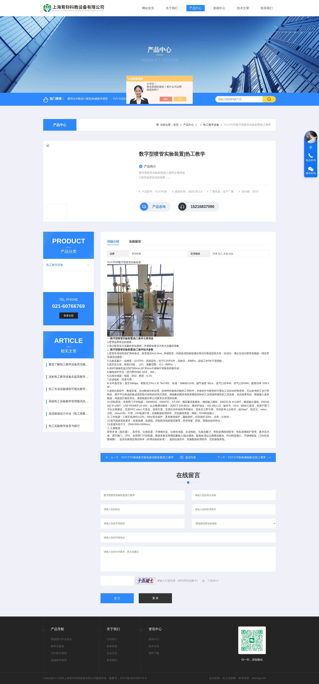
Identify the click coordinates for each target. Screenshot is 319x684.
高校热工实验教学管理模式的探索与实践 (70, 401)
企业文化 (112, 653)
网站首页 (148, 8)
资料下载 (154, 653)
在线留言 (135, 241)
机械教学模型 (59, 660)
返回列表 (190, 457)
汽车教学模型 (59, 653)
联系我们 (267, 8)
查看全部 (69, 315)
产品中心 (196, 8)
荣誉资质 (112, 646)
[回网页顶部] (310, 148)
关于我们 (172, 8)
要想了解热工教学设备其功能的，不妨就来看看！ (70, 364)
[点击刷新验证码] (145, 580)
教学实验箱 (57, 646)
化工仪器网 (229, 678)
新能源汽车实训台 (61, 639)
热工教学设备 (211, 124)
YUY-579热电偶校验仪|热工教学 (247, 457)
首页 (176, 124)
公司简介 (112, 639)
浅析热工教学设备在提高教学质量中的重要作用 (70, 376)
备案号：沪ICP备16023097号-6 (128, 678)
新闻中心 (219, 8)
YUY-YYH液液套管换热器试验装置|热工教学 (147, 457)
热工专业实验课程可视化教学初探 (70, 389)
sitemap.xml (259, 678)
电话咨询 (311, 160)
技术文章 (243, 8)
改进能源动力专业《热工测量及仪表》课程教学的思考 (70, 413)
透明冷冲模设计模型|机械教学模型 (87, 98)
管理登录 (243, 678)
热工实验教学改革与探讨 (64, 426)
